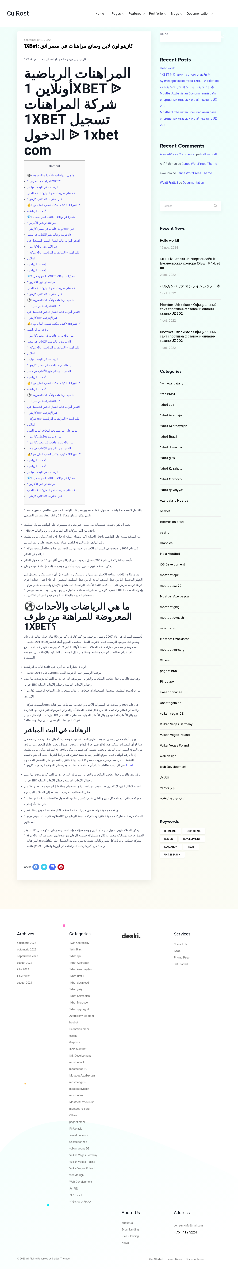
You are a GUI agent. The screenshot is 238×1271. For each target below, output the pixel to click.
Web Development (173, 767)
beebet (165, 511)
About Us (127, 1223)
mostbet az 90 (170, 586)
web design (168, 756)
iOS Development (172, 564)
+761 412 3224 (185, 1232)
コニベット (168, 788)
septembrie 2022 (27, 956)
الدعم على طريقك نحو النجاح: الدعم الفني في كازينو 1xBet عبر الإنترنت (52, 196)
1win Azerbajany (171, 383)
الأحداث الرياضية (37, 264)
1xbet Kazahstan (172, 469)
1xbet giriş (167, 458)
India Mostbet (170, 554)
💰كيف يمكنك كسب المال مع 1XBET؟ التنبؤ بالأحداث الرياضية (54, 208)
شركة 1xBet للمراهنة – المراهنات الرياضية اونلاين (53, 255)
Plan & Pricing (130, 1236)
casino (164, 532)
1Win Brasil (167, 394)
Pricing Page (182, 957)
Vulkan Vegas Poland (175, 735)
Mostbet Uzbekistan (174, 639)
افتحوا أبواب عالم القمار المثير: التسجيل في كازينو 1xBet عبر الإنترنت (53, 243)
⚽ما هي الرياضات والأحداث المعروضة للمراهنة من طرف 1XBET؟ (50, 178)
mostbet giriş (169, 607)
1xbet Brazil (168, 437)
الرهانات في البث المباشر (42, 187)
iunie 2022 (23, 976)
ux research (172, 854)
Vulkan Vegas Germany (176, 724)
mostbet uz (168, 628)
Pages (116, 14)
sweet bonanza (171, 692)
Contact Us (180, 944)
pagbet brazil (169, 671)
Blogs (175, 14)
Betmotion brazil (172, 522)
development (191, 838)
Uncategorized (170, 703)
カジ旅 (164, 777)
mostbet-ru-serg (172, 650)
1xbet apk (167, 405)
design (168, 838)
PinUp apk (167, 682)
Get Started (181, 964)
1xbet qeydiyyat (171, 490)
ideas (191, 846)
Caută (164, 34)
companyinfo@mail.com (188, 1225)
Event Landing (130, 1229)
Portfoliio (156, 14)
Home (100, 14)
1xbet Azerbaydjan (173, 426)
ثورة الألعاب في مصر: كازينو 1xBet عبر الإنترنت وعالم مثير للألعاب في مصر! (50, 231)
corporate (194, 831)
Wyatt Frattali (169, 182)
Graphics (166, 543)
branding (170, 831)
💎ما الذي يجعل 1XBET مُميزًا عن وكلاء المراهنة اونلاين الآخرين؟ (51, 220)
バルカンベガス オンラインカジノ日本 (187, 87)
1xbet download (171, 447)
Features (135, 14)
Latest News (174, 1259)
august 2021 (24, 982)
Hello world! (168, 68)
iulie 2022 (23, 969)
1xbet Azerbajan (171, 415)
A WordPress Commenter (177, 154)
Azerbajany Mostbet (175, 500)
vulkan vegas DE (171, 713)
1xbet (129, 765)
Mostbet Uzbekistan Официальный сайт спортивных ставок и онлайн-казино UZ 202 (188, 99)
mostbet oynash (172, 618)
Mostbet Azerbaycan (175, 596)
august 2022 (24, 962)
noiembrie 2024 (26, 943)
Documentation (198, 14)
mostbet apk (169, 575)
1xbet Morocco (171, 479)
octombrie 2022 (26, 949)
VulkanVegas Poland (174, 745)
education (170, 846)
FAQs (177, 951)
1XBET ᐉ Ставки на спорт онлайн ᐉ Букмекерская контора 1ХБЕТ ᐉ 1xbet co (189, 78)
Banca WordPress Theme (199, 164)
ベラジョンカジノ (172, 799)
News (125, 1242)
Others (165, 660)
